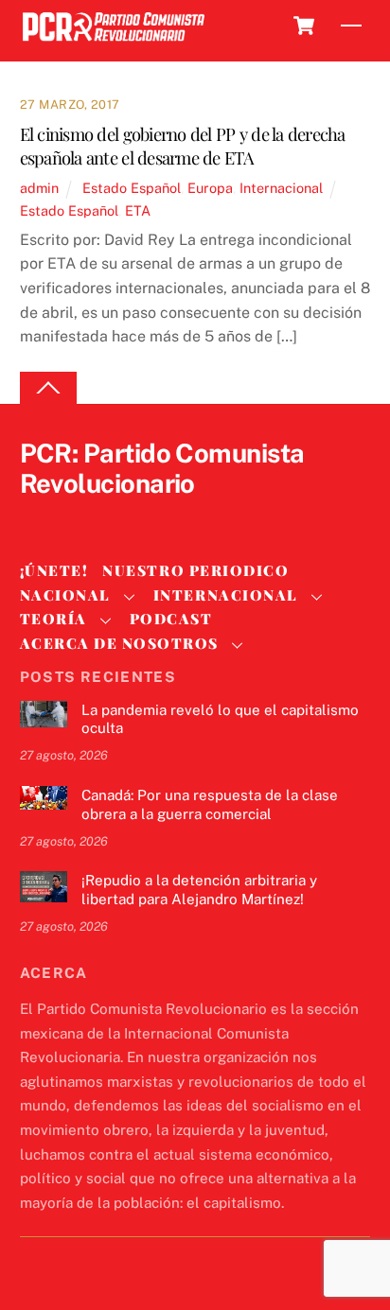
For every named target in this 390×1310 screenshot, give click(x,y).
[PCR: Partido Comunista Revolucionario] (113, 42)
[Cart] (304, 25)
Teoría (53, 618)
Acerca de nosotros (119, 643)
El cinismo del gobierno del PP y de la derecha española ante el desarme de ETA (183, 146)
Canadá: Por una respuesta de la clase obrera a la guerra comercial (209, 804)
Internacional (281, 188)
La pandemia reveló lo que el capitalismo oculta (220, 719)
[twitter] (39, 516)
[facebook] (84, 516)
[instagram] (130, 516)
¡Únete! (54, 570)
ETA (138, 210)
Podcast (171, 618)
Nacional (65, 594)
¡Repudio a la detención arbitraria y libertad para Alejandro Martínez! (199, 889)
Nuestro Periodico (195, 570)
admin (39, 188)
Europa (210, 188)
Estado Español (131, 188)
